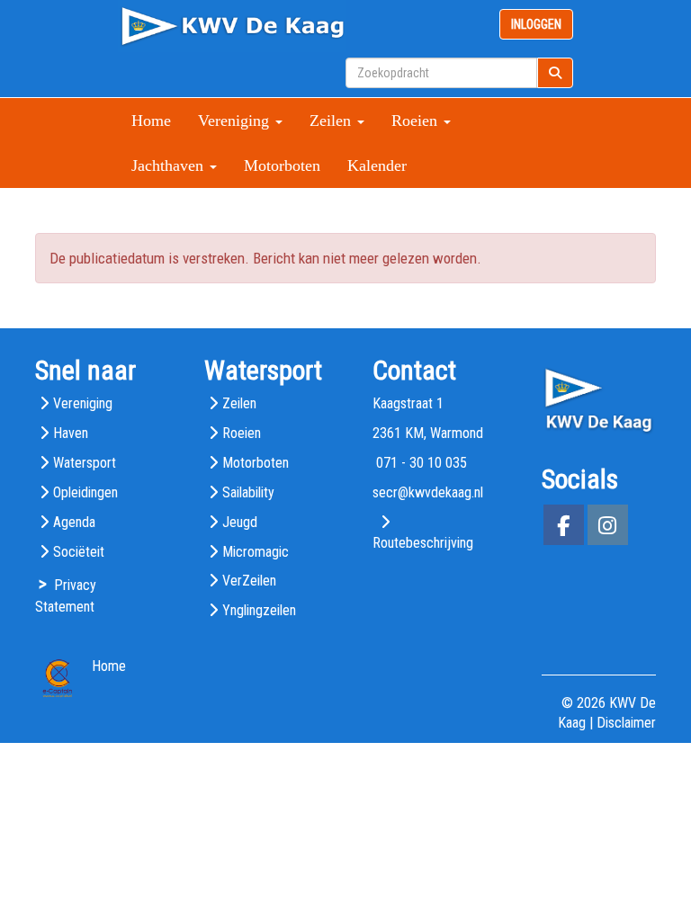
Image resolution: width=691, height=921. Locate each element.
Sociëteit (78, 551)
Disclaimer (626, 722)
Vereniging (82, 403)
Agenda (74, 522)
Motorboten (282, 165)
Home (151, 121)
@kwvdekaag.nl (427, 492)
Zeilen (239, 403)
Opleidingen (85, 492)
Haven (70, 433)
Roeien (241, 433)
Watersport (84, 462)
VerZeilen (249, 580)
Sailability (248, 492)
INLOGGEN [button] (536, 24)
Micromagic (255, 551)
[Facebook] (564, 528)
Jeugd (239, 522)
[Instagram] (608, 528)
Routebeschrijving (422, 542)
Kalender (377, 165)
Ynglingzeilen (259, 610)
